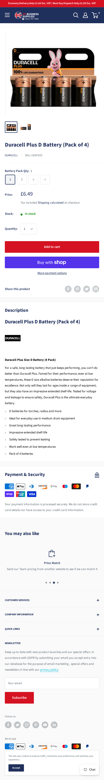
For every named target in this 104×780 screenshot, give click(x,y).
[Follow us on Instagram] (26, 724)
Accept (16, 768)
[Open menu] (7, 15)
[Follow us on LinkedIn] (54, 724)
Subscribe (19, 697)
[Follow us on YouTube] (45, 724)
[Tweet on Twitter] (86, 289)
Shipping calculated (51, 203)
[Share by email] (95, 289)
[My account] (85, 15)
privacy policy (49, 670)
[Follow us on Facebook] (8, 724)
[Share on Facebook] (68, 289)
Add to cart (52, 247)
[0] (95, 15)
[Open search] (76, 15)
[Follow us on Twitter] (17, 724)
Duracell (11, 155)
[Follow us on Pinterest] (35, 724)
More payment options (52, 273)
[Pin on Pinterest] (77, 289)
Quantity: (11, 229)
